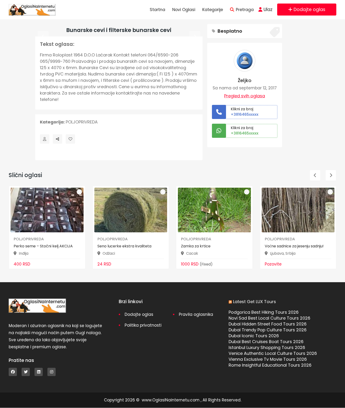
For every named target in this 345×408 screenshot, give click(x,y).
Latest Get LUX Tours (254, 302)
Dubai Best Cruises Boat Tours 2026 (266, 342)
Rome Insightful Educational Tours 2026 (270, 365)
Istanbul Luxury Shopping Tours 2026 (267, 347)
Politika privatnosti (143, 325)
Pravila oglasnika (196, 314)
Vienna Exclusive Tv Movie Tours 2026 (268, 359)
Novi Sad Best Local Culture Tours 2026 (269, 318)
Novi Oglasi (183, 9)
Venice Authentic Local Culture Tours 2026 (273, 353)
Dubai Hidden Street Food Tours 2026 (268, 324)
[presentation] (43, 36)
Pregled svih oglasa (244, 96)
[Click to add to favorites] (79, 191)
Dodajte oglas (309, 9)
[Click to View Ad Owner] (44, 139)
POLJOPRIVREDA (82, 122)
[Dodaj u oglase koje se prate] (70, 139)
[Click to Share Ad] (57, 139)
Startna (157, 9)
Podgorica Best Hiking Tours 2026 (264, 312)
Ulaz (268, 9)
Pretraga (245, 9)
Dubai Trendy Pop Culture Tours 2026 (268, 330)
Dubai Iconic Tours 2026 (254, 336)
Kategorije (212, 9)
